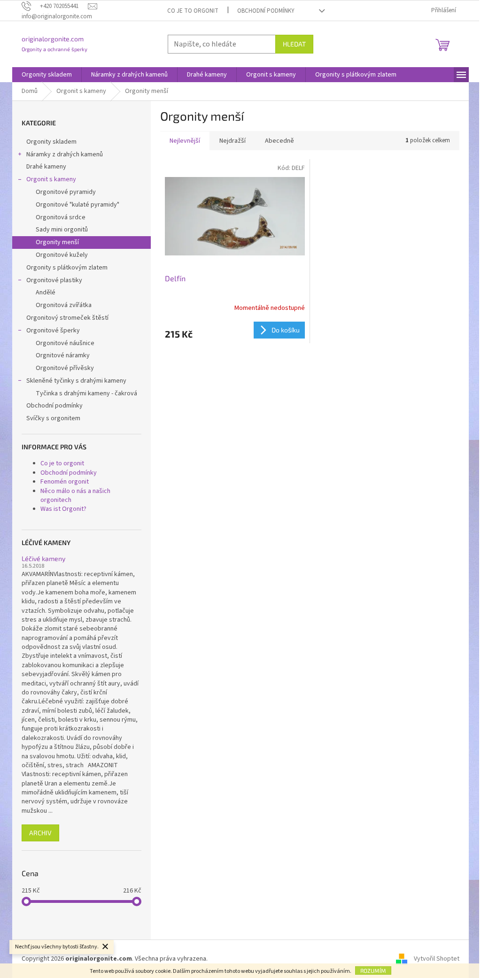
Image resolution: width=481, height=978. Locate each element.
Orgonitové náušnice (65, 343)
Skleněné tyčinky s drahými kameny (76, 380)
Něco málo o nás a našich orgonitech (75, 495)
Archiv (40, 833)
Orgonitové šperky (53, 330)
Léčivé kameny (43, 558)
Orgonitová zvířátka (64, 305)
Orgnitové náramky (63, 355)
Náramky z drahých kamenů (64, 154)
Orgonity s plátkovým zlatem (67, 267)
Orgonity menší (57, 242)
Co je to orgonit (192, 11)
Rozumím (373, 970)
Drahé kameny (46, 166)
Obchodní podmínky (266, 11)
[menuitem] (46, 74)
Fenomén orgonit (64, 481)
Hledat (294, 44)
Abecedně (279, 141)
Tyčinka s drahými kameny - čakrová (86, 393)
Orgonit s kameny (51, 179)
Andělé (45, 292)
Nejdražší (232, 141)
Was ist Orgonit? (63, 509)
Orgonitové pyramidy (66, 192)
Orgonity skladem (51, 141)
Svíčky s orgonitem (53, 418)
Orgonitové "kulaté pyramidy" (77, 204)
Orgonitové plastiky (54, 280)
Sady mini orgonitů (62, 229)
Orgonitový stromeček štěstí (67, 318)
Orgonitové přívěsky (65, 368)
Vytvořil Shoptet (436, 958)
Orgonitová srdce (60, 217)
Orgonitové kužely (62, 255)
